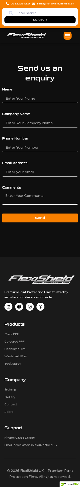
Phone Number (15, 138)
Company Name (16, 114)
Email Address (14, 163)
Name (7, 89)
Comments (11, 187)
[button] (68, 36)
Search (40, 19)
